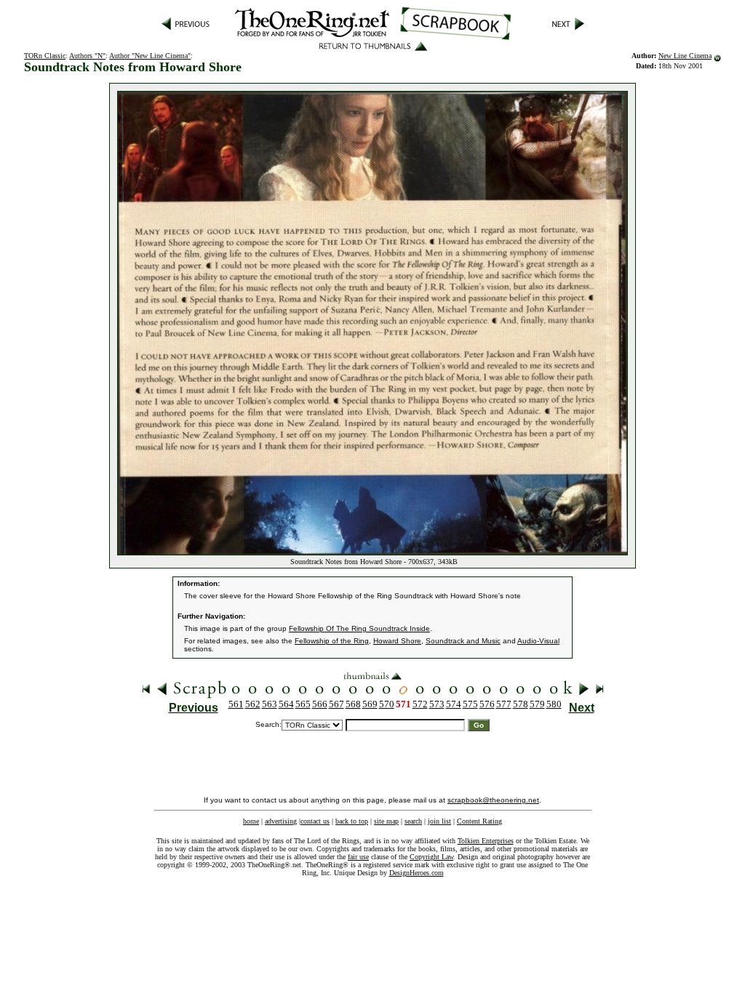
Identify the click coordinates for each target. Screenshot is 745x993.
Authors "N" (87, 56)
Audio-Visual (538, 641)
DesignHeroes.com (416, 873)
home (251, 821)
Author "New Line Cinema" (150, 56)
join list (439, 821)
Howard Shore (397, 641)
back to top (351, 821)
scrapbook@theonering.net (493, 800)
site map (386, 821)
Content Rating (479, 821)
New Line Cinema (685, 56)
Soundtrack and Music (463, 641)
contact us (315, 821)
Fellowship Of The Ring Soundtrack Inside (359, 628)
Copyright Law (431, 857)
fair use (358, 857)
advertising (281, 821)
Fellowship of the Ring (332, 641)
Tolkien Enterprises (486, 841)
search (413, 821)
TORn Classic (44, 56)
